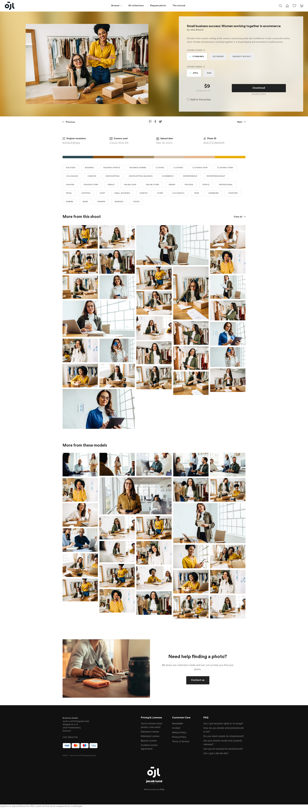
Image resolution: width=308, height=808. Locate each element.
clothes (160, 168)
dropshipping (113, 176)
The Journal (178, 5)
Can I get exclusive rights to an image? (223, 723)
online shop (130, 185)
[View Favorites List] (294, 5)
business (89, 168)
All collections (136, 5)
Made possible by (154, 789)
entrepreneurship (216, 176)
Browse (115, 5)
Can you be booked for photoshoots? (223, 748)
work (85, 202)
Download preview (259, 94)
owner (172, 185)
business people (111, 168)
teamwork (213, 193)
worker (101, 202)
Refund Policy (179, 732)
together (233, 193)
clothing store (225, 168)
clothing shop (200, 168)
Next (240, 122)
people (206, 185)
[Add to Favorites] (96, 227)
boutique (70, 168)
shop (102, 193)
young (136, 202)
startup (144, 193)
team (196, 193)
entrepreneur (190, 176)
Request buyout (242, 57)
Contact (176, 728)
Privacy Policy (179, 737)
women (69, 202)
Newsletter (177, 723)
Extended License (150, 736)
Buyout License (149, 740)
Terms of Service (180, 741)
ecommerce (168, 176)
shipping (85, 193)
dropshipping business (141, 176)
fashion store (91, 185)
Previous (70, 122)
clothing (178, 168)
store (160, 193)
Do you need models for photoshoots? (223, 736)
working (119, 202)
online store (152, 185)
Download (259, 88)
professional (226, 185)
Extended (218, 57)
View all (238, 217)
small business (122, 193)
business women (138, 168)
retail (69, 193)
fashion (70, 185)
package (189, 185)
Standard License (150, 731)
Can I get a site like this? (215, 753)
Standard (198, 57)
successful (178, 193)
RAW (209, 73)
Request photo (158, 5)
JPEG (195, 73)
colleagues (72, 176)
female (111, 185)
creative (92, 176)
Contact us (198, 680)
